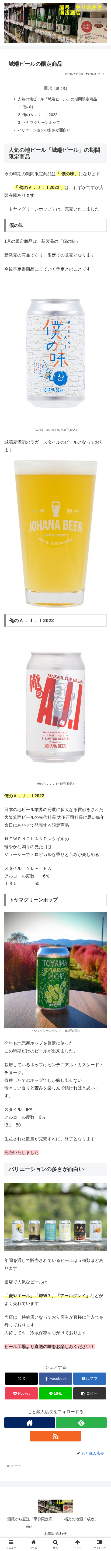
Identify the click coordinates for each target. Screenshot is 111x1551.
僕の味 (28, 107)
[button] (89, 1393)
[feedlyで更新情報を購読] (81, 1422)
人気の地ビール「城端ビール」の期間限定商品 (57, 99)
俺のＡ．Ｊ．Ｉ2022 (39, 115)
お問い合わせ (55, 1533)
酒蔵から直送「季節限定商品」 (30, 1522)
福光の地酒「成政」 (81, 1519)
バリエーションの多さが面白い (44, 130)
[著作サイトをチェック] (29, 1422)
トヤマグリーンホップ (41, 122)
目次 (48, 88)
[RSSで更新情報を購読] (55, 1436)
